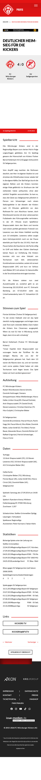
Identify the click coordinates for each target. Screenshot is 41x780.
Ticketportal (9, 699)
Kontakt (7, 695)
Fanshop (34, 699)
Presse (35, 695)
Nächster (8, 642)
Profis (20, 9)
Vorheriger (32, 642)
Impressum (8, 691)
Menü (36, 5)
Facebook (11, 709)
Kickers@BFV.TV (20, 631)
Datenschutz (31, 691)
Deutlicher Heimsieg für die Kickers (25, 22)
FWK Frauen (18, 703)
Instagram (16, 709)
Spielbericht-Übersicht (20, 652)
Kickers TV (20, 623)
